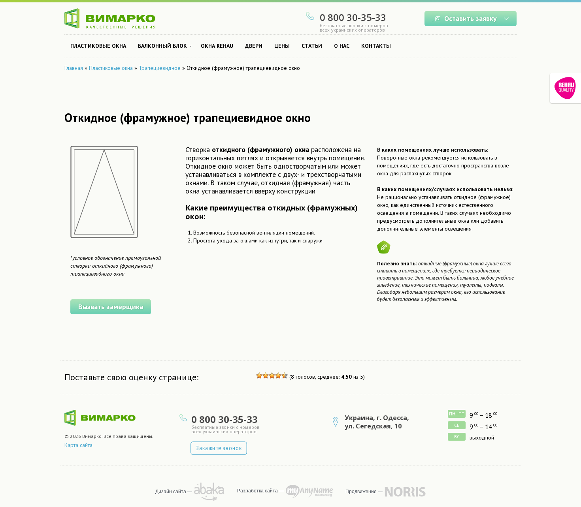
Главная (73, 67)
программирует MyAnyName (309, 491)
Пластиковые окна (111, 67)
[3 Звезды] (272, 375)
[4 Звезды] (278, 375)
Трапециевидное (160, 67)
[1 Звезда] (259, 375)
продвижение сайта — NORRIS (405, 492)
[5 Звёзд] (284, 375)
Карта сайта (78, 445)
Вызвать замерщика (110, 306)
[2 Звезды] (265, 375)
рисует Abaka (209, 492)
